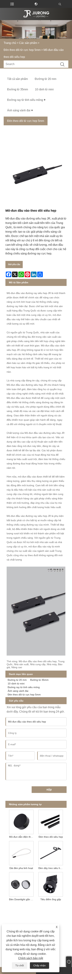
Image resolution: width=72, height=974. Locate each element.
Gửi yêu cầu (14, 264)
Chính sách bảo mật (30, 958)
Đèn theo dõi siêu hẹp (51, 836)
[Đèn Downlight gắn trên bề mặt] (21, 884)
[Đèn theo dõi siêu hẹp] (50, 821)
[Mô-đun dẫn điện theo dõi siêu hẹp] (21, 821)
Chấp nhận (39, 965)
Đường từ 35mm (39, 679)
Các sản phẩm (28, 42)
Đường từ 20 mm (17, 679)
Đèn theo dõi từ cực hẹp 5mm (22, 49)
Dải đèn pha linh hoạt (21, 868)
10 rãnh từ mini (16, 683)
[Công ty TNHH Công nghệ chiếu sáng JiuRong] (36, 14)
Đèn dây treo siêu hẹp (50, 868)
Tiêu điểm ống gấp (50, 899)
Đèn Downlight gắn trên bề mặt (22, 899)
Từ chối (19, 965)
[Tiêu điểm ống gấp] (50, 884)
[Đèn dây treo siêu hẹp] (50, 852)
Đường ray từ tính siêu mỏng (24, 687)
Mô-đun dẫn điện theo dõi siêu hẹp (22, 836)
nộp (49, 789)
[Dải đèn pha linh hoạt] (21, 852)
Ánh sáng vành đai (18, 690)
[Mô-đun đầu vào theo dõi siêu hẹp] (36, 174)
